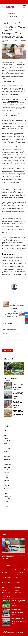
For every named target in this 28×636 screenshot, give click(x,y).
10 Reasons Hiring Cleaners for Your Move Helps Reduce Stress (18, 385)
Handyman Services (7, 592)
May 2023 (6, 451)
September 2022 (8, 464)
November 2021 (7, 491)
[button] (12, 561)
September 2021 (8, 496)
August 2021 (7, 499)
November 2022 (7, 459)
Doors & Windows (6, 582)
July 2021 (6, 501)
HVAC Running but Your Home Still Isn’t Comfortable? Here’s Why (18, 394)
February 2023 (7, 454)
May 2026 (6, 435)
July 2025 (6, 438)
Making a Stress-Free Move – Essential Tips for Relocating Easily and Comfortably (17, 305)
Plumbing (17, 580)
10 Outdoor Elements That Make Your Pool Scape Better (13, 377)
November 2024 (8, 440)
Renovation (18, 587)
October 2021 (7, 493)
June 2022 (6, 472)
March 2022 (6, 480)
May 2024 (6, 443)
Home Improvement (20, 569)
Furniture (4, 587)
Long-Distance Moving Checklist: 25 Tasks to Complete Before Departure (18, 413)
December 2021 (7, 488)
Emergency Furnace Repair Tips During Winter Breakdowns (18, 403)
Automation (5, 572)
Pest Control (18, 577)
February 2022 (7, 483)
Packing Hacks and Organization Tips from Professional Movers (11, 314)
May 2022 (6, 475)
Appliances (4, 569)
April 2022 (6, 477)
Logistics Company (7, 279)
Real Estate (18, 582)
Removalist (17, 585)
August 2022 (7, 467)
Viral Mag (22, 632)
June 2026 (6, 433)
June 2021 (6, 504)
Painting (17, 575)
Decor (3, 580)
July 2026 (6, 430)
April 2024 (6, 446)
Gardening (4, 590)
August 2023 (7, 448)
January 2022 (7, 485)
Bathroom (4, 575)
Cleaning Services (6, 577)
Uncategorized (18, 592)
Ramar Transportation (13, 101)
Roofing (17, 590)
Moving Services (5, 20)
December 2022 (8, 456)
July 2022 (6, 470)
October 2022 (7, 462)
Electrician (4, 585)
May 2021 (6, 506)
